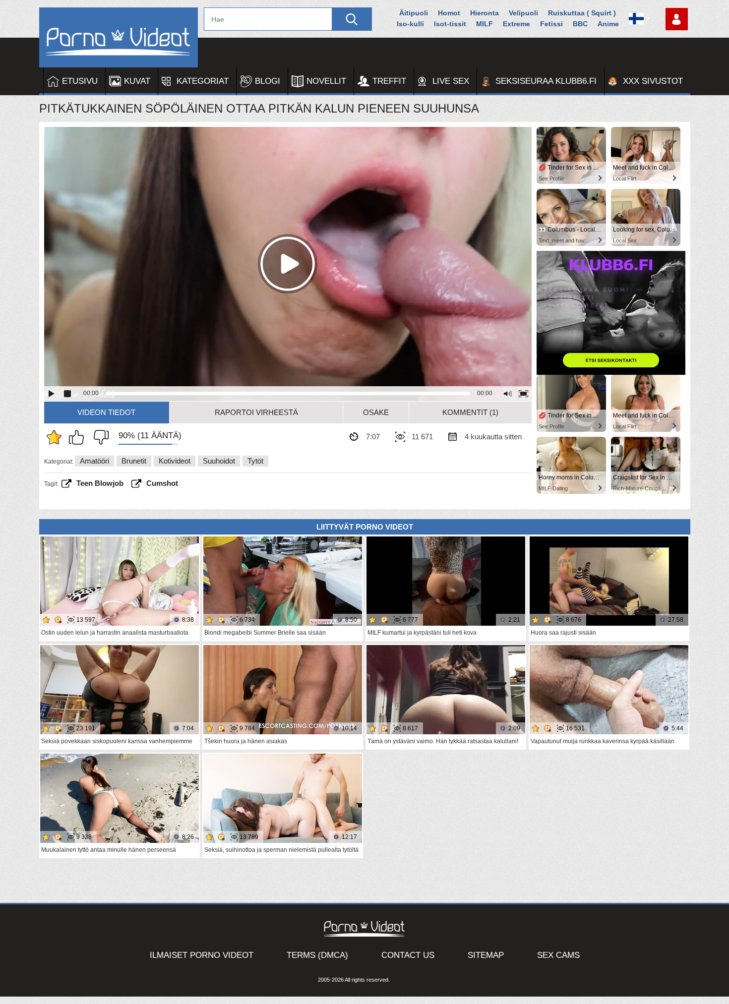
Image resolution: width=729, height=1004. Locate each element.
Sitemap (486, 955)
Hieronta (484, 13)
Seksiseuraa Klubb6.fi (546, 81)
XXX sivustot (653, 81)
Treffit (389, 81)
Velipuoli (523, 13)
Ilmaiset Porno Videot (201, 955)
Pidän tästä (79, 437)
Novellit (326, 81)
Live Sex (450, 81)
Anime (608, 24)
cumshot (162, 483)
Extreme (516, 24)
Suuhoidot (219, 461)
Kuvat (137, 81)
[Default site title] (118, 37)
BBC (580, 24)
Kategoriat (203, 81)
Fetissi (551, 24)
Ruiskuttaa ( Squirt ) (582, 13)
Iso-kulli (410, 24)
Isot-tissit (450, 24)
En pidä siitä (99, 437)
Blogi (267, 81)
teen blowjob (99, 483)
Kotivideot (174, 461)
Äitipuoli (413, 13)
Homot (449, 13)
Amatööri (94, 461)
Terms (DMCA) (317, 955)
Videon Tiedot (106, 412)
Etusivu (80, 81)
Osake (376, 412)
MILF (484, 24)
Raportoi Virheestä (256, 412)
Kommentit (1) (470, 412)
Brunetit (134, 461)
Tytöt (255, 461)
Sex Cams (558, 955)
